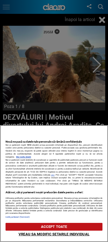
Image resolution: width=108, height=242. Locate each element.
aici (53, 175)
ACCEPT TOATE (54, 227)
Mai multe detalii (23, 157)
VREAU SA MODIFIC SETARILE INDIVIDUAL (54, 234)
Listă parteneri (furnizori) (18, 217)
